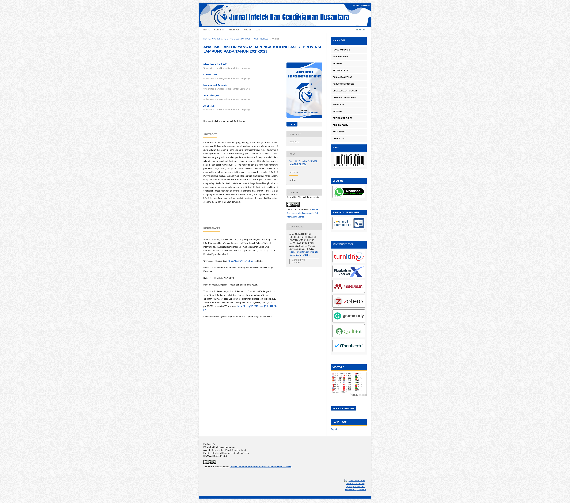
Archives (234, 30)
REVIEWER (337, 64)
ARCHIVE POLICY (340, 125)
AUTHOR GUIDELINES (342, 118)
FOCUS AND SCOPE (341, 50)
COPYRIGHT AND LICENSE (344, 98)
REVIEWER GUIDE (341, 70)
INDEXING (337, 111)
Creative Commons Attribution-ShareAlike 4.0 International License (302, 213)
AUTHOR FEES (339, 132)
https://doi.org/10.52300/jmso (242, 261)
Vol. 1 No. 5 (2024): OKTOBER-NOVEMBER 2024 (247, 39)
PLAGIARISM (338, 104)
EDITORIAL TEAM (340, 57)
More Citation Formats (299, 261)
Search (360, 30)
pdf (292, 124)
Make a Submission (343, 408)
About (247, 30)
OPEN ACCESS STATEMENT (345, 91)
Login (259, 30)
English (334, 429)
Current (219, 30)
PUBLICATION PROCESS (343, 84)
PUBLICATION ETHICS (342, 77)
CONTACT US (339, 139)
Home (206, 30)
